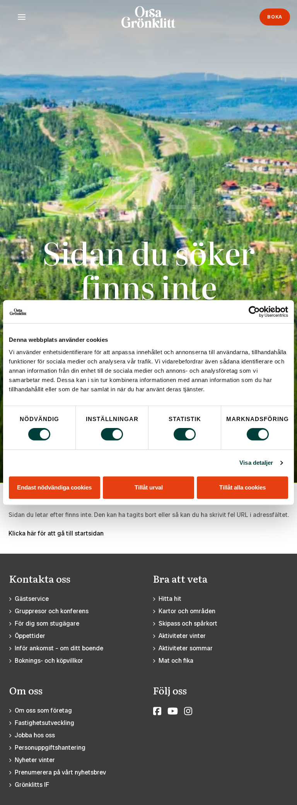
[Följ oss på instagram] (188, 711)
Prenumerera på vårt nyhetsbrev (60, 772)
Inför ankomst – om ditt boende (59, 648)
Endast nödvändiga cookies (54, 487)
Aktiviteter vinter (182, 636)
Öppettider (30, 636)
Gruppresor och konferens (52, 611)
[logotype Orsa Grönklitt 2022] (148, 17)
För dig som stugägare (47, 623)
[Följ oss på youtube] (172, 711)
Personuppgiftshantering (50, 748)
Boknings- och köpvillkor (49, 661)
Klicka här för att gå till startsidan (56, 533)
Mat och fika (176, 661)
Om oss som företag (43, 710)
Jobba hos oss (35, 735)
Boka (274, 17)
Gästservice (32, 599)
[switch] (112, 434)
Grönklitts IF (32, 785)
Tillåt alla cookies (242, 487)
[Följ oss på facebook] (157, 711)
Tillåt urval (149, 487)
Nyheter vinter (35, 760)
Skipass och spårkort (188, 623)
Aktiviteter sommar (186, 648)
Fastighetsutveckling (44, 723)
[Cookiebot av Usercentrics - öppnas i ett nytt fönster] (254, 311)
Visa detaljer (256, 462)
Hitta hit (170, 599)
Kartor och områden (187, 611)
